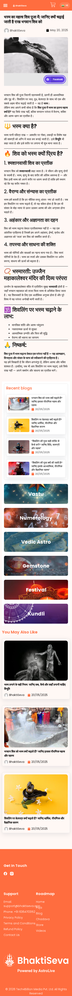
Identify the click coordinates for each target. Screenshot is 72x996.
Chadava (43, 919)
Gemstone (36, 565)
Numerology (36, 517)
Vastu (36, 494)
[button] (5, 5)
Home (40, 902)
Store (39, 925)
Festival (36, 589)
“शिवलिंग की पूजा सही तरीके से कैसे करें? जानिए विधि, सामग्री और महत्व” (45, 444)
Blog (39, 913)
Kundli (36, 613)
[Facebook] (5, 873)
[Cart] (53, 4)
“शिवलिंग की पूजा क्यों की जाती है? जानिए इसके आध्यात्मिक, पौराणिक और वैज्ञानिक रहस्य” (46, 466)
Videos (41, 931)
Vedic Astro (36, 541)
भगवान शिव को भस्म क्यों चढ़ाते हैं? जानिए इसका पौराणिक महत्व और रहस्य (46, 401)
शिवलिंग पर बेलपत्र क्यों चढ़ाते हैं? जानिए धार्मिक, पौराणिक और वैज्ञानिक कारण (46, 423)
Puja (39, 908)
